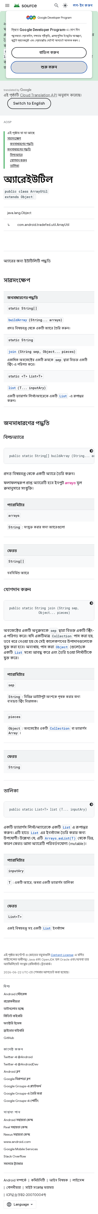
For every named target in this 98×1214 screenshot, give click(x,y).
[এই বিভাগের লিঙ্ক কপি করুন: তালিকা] (23, 791)
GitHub (9, 1038)
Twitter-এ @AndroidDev (21, 1064)
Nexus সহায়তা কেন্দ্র (17, 1134)
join (12, 351)
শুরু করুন (49, 67)
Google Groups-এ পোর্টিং (21, 1101)
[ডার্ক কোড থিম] (91, 451)
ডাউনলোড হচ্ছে (14, 1009)
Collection (60, 728)
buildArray (17, 320)
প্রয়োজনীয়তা (12, 1001)
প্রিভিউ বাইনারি (13, 1016)
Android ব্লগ (12, 1071)
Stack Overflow (15, 1156)
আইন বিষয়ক (58, 1180)
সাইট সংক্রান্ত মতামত (39, 1187)
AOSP (7, 122)
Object (62, 647)
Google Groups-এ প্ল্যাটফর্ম (22, 1086)
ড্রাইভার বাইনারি (14, 1030)
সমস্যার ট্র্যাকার (13, 1164)
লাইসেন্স (78, 1180)
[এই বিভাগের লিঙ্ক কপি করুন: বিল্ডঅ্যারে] (29, 437)
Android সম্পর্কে (15, 1180)
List (63, 396)
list (12, 388)
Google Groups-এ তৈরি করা (23, 1093)
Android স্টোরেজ (15, 994)
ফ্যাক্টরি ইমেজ (12, 1023)
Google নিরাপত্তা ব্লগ (17, 1079)
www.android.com (17, 1142)
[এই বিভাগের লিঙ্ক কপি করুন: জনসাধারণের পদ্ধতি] (55, 423)
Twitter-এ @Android (18, 1057)
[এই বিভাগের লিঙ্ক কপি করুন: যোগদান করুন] (36, 590)
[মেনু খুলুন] (7, 5)
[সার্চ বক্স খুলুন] (56, 5)
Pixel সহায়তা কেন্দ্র (16, 1127)
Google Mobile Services (21, 1149)
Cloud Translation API (38, 95)
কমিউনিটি (38, 1180)
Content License (62, 955)
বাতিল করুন (49, 52)
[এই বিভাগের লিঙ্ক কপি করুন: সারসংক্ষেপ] (36, 281)
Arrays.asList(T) (60, 838)
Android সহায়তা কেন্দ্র (18, 1120)
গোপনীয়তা (13, 1187)
